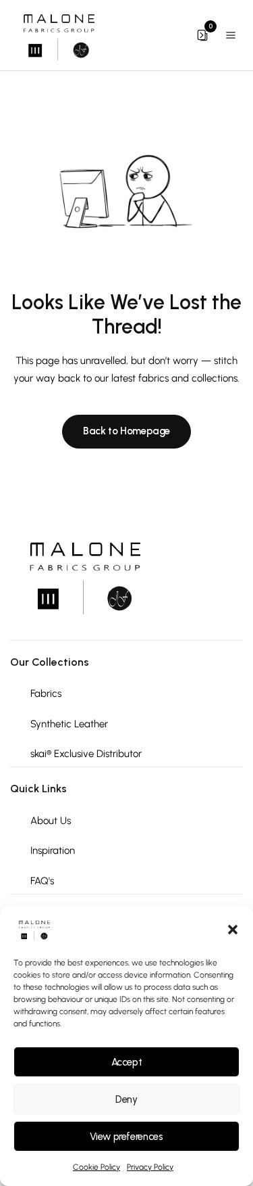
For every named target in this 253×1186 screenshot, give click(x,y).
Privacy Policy (150, 1167)
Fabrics (45, 693)
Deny (126, 1099)
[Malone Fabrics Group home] (58, 35)
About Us (50, 821)
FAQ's (42, 881)
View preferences (126, 1137)
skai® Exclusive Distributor (86, 754)
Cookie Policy (96, 1167)
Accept (126, 1062)
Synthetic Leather (69, 724)
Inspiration (52, 850)
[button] (233, 929)
